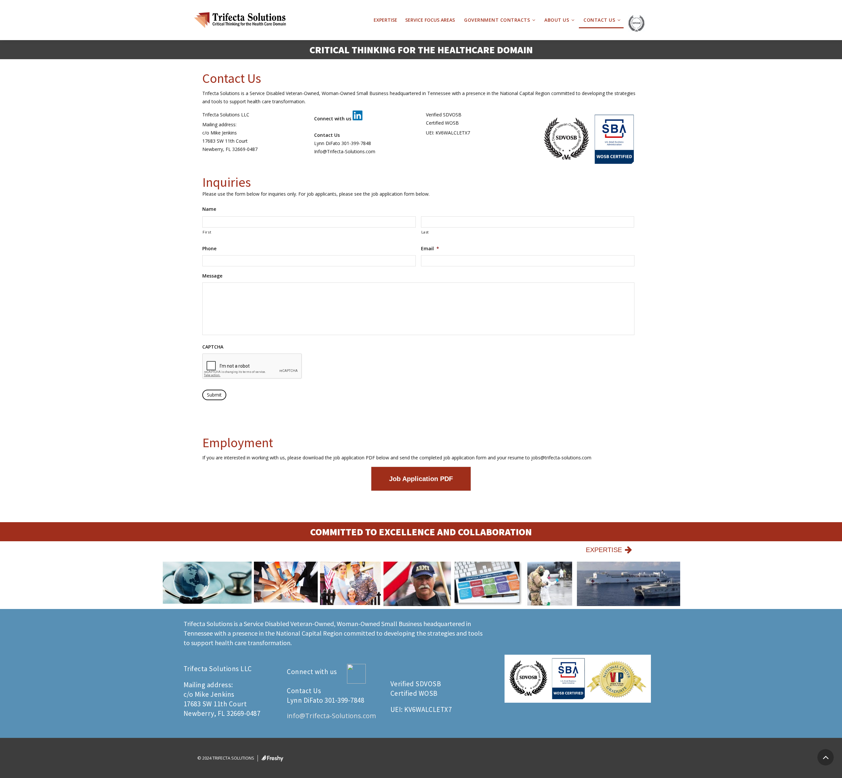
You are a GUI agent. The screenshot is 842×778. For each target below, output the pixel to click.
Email (430, 249)
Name (209, 209)
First (207, 232)
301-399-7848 (356, 143)
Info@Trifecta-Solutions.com (344, 151)
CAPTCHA (212, 347)
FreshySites (272, 758)
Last (425, 232)
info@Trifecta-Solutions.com (331, 715)
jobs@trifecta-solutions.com (561, 457)
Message (212, 276)
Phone (209, 249)
